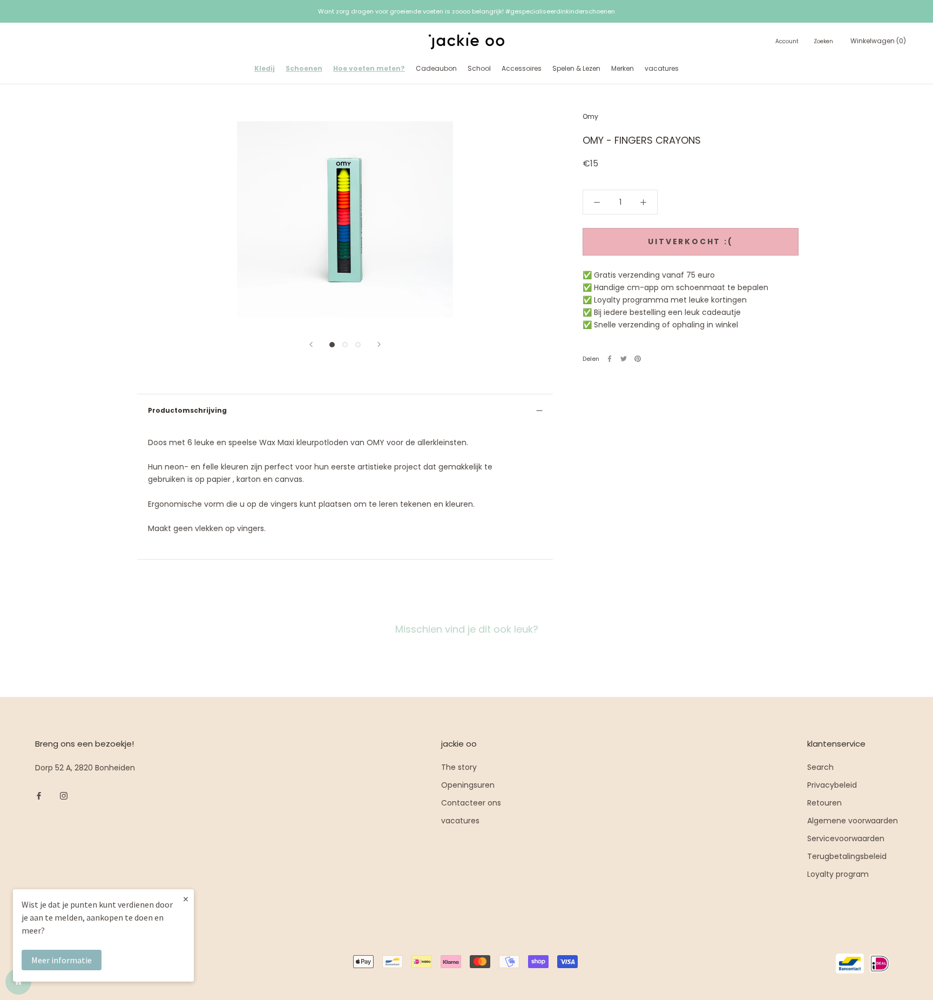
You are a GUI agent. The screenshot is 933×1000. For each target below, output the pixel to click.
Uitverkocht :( (690, 241)
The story (459, 767)
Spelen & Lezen (576, 68)
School (479, 68)
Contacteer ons (471, 802)
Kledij (264, 68)
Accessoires (522, 68)
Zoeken (823, 41)
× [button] (185, 898)
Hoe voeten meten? (369, 68)
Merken (622, 68)
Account (787, 41)
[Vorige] (311, 344)
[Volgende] (379, 344)
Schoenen (304, 68)
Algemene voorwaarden (852, 820)
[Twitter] (623, 358)
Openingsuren (468, 785)
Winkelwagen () (878, 40)
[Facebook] (609, 358)
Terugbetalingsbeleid (847, 856)
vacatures (662, 68)
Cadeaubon (436, 68)
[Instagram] (63, 795)
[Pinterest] (637, 358)
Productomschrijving (187, 410)
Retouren (824, 802)
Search (820, 767)
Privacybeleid (832, 785)
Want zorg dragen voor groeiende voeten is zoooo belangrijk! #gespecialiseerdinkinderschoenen (466, 11)
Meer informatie (61, 960)
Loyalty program (838, 874)
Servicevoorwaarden (845, 838)
